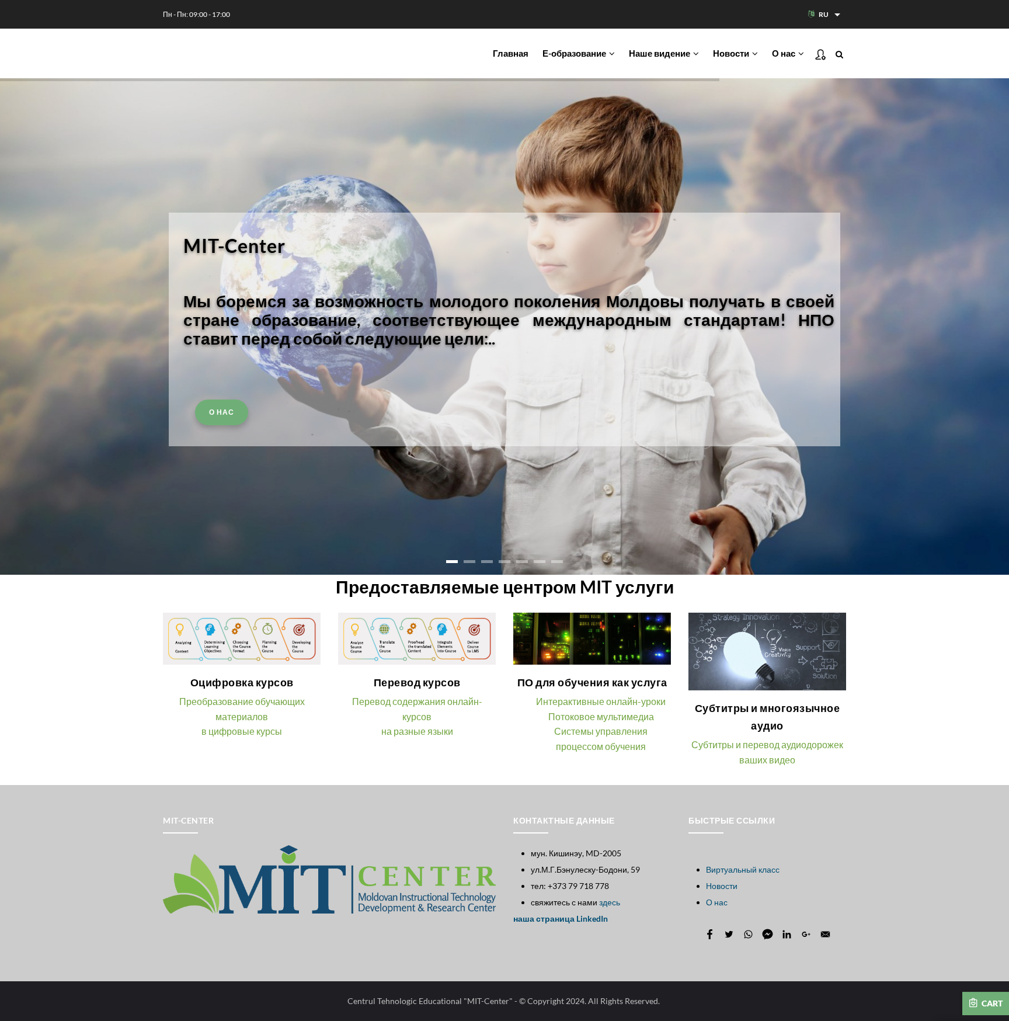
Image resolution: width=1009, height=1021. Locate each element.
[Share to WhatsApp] (748, 934)
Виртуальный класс (743, 869)
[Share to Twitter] (729, 934)
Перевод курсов (417, 682)
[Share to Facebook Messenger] (767, 934)
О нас (784, 53)
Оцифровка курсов (242, 682)
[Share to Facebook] (709, 934)
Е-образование (575, 53)
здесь (609, 902)
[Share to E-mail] (825, 934)
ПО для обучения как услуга (592, 682)
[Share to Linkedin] (787, 934)
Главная (510, 53)
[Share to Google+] (806, 934)
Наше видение (660, 53)
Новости (732, 53)
